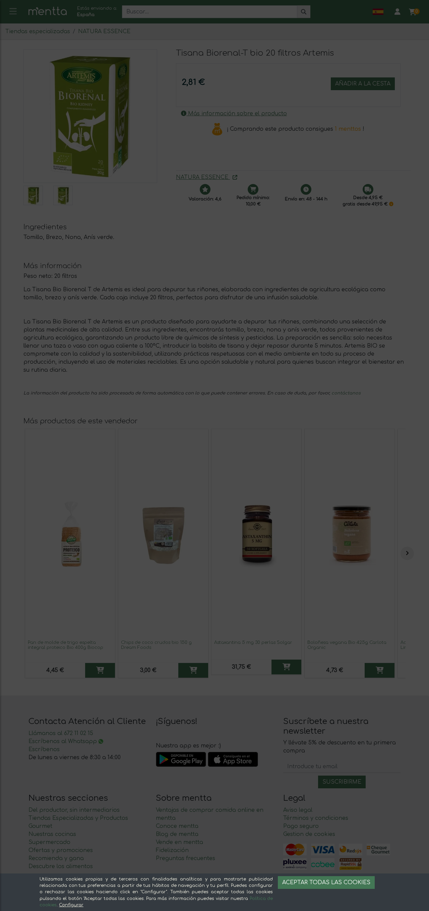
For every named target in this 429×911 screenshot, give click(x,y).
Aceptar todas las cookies (326, 882)
